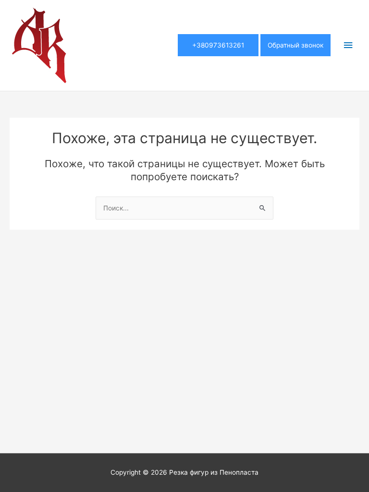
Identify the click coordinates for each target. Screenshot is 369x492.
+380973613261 (218, 45)
